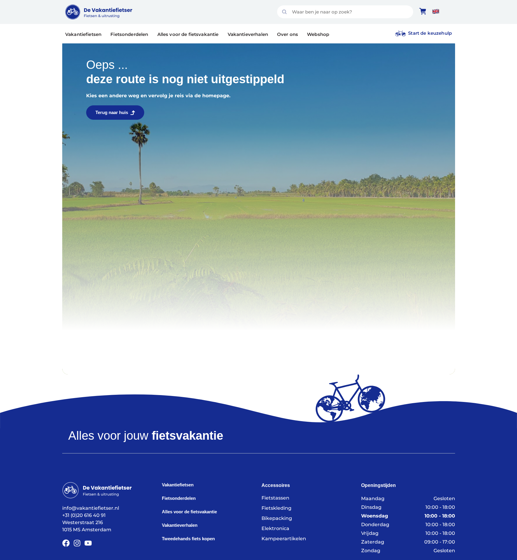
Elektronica (275, 528)
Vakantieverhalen (248, 34)
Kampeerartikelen (283, 538)
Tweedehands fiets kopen (188, 538)
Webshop (318, 34)
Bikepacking (276, 518)
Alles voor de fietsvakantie (188, 34)
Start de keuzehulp (430, 33)
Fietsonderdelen (129, 34)
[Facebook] (66, 543)
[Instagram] (77, 543)
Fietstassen (275, 498)
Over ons (287, 34)
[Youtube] (88, 543)
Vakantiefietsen (83, 34)
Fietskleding (276, 508)
